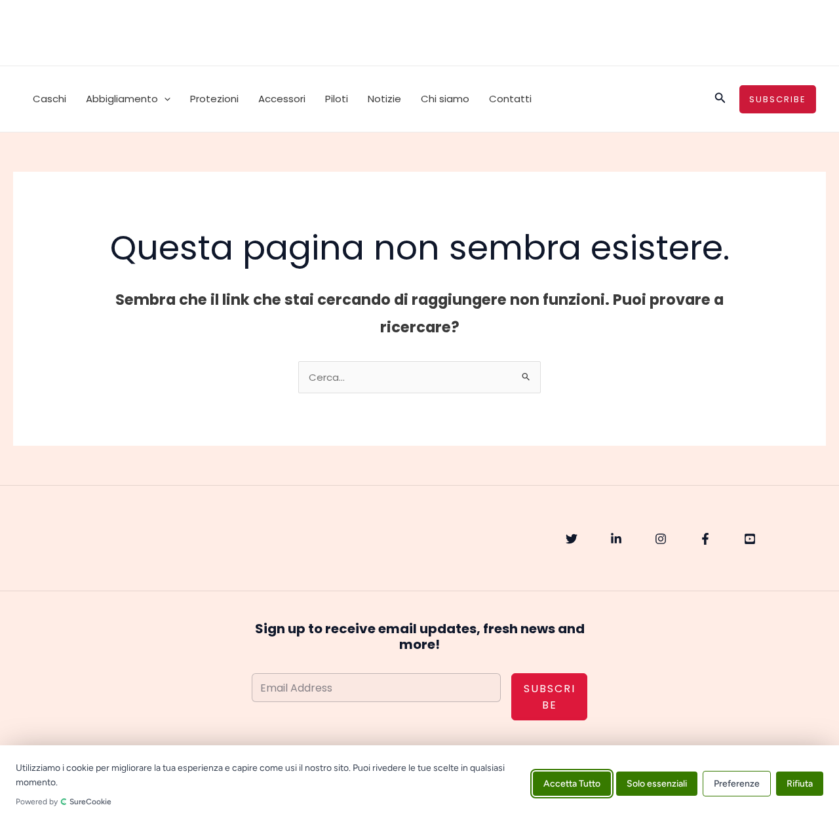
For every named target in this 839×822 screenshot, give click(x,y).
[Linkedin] (616, 539)
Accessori (281, 99)
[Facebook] (705, 539)
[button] (164, 99)
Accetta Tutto (571, 783)
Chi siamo (445, 99)
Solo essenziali (657, 783)
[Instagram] (661, 539)
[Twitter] (571, 539)
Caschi (49, 99)
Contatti (510, 99)
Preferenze (737, 783)
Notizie (384, 99)
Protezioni (214, 99)
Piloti (336, 99)
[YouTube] (750, 539)
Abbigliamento (122, 99)
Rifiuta (800, 783)
